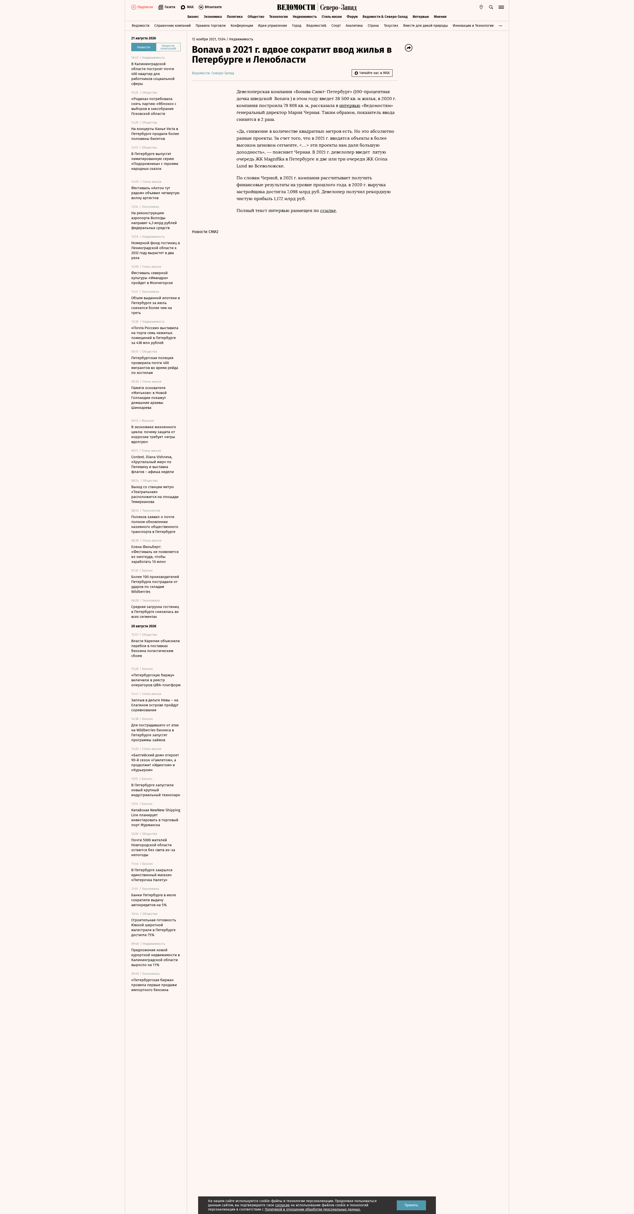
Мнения (440, 17)
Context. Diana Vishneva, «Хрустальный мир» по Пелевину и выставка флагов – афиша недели (152, 464)
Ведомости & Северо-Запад (385, 17)
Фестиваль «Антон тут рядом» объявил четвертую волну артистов (155, 193)
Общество (256, 17)
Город (296, 26)
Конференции (242, 26)
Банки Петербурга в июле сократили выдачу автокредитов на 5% (153, 900)
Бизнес (193, 17)
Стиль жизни (332, 17)
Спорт (336, 26)
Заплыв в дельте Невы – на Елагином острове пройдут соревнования (155, 705)
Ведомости (140, 26)
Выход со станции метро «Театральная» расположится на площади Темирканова (155, 494)
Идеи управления (272, 26)
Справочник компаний (172, 26)
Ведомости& (316, 26)
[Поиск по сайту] (491, 7)
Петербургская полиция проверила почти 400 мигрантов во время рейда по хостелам (154, 365)
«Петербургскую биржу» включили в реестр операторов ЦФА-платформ (156, 680)
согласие (282, 1205)
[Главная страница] (296, 7)
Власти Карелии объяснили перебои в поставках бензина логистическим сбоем (155, 648)
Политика (235, 17)
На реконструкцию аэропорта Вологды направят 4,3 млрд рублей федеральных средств (154, 220)
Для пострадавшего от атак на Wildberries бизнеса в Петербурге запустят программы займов (155, 732)
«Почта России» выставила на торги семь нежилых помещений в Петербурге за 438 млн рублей (154, 335)
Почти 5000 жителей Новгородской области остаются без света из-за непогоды (153, 847)
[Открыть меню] (501, 7)
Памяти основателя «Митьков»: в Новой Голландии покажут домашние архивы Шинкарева (149, 398)
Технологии (278, 17)
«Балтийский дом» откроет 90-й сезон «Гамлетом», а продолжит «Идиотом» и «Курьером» (155, 762)
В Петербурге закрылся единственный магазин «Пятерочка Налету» (151, 875)
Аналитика (354, 26)
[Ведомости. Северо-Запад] (337, 7)
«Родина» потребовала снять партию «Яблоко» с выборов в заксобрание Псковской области (153, 106)
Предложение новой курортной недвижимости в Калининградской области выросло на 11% (155, 957)
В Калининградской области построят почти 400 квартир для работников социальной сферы (153, 74)
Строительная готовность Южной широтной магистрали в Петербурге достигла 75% (153, 927)
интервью (349, 105)
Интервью (421, 17)
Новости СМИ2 (205, 231)
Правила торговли (211, 26)
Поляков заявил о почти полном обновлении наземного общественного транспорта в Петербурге (154, 524)
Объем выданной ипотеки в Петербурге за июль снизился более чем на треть (155, 305)
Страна (373, 26)
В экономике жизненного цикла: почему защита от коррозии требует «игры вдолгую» (153, 434)
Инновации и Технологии (473, 26)
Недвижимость (305, 17)
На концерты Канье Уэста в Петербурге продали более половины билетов (155, 134)
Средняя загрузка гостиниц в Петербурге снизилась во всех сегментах (155, 612)
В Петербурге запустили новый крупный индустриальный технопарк (155, 790)
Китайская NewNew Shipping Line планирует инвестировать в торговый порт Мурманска (155, 817)
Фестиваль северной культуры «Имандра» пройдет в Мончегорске (152, 278)
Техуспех (391, 26)
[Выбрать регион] (481, 7)
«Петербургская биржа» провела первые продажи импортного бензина (154, 985)
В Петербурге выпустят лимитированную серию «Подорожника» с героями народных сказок (154, 161)
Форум (352, 17)
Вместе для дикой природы (425, 26)
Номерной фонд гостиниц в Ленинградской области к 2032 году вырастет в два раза (155, 250)
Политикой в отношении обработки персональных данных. (313, 1209)
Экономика (213, 17)
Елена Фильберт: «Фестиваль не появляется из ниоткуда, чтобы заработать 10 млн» (155, 554)
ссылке (328, 210)
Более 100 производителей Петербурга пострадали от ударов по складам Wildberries (155, 584)
